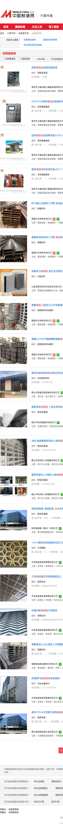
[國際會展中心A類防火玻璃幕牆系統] (13, 485)
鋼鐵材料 (41, 208)
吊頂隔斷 (41, 547)
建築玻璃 (41, 717)
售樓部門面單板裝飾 (45, 678)
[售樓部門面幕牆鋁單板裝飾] (13, 689)
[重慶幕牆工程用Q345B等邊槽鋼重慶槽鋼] (13, 316)
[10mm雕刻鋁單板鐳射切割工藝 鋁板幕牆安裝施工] (13, 553)
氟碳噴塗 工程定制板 (47, 406)
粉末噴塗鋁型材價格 (33, 45)
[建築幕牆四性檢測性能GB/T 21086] (13, 180)
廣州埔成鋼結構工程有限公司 (44, 731)
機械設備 (20, 26)
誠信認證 (26, 58)
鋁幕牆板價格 (30, 39)
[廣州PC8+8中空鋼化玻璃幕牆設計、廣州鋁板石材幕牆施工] (13, 723)
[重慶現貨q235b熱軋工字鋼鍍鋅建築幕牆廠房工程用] (13, 655)
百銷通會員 (10, 58)
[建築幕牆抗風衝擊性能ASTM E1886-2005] (13, 146)
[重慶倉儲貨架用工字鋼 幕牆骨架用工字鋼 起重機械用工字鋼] (13, 248)
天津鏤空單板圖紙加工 (46, 576)
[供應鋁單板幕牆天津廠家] (13, 621)
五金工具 (37, 26)
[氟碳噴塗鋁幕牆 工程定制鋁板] (13, 418)
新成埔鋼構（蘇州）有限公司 (44, 528)
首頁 (5, 26)
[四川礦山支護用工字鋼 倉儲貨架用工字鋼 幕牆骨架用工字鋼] (13, 214)
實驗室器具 (42, 72)
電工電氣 (54, 26)
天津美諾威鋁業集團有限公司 (44, 562)
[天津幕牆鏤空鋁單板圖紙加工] (13, 587)
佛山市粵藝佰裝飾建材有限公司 (45, 392)
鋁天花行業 (39, 801)
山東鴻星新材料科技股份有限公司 (46, 286)
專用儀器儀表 (43, 106)
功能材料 (41, 276)
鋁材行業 (55, 801)
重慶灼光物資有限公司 (41, 218)
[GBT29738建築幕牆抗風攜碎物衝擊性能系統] (13, 112)
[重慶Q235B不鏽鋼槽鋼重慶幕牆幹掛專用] (13, 350)
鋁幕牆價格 (14, 809)
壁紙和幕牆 (42, 412)
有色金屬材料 (43, 683)
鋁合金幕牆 (39, 781)
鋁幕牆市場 (23, 33)
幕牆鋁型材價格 (50, 39)
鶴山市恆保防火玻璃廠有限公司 (45, 460)
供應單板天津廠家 (44, 610)
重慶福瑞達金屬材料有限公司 (44, 664)
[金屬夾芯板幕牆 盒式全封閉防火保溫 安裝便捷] (13, 282)
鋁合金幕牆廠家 (41, 795)
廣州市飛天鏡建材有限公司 (43, 422)
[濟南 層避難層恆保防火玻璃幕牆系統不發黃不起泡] (13, 452)
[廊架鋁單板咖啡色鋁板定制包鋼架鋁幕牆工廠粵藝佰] (13, 384)
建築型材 (41, 581)
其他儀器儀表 (43, 174)
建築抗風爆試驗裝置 (44, 67)
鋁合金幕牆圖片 (41, 788)
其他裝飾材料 (43, 378)
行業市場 (46, 16)
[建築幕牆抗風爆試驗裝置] (13, 78)
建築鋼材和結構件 (45, 310)
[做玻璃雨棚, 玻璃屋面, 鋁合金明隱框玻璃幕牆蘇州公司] (13, 519)
